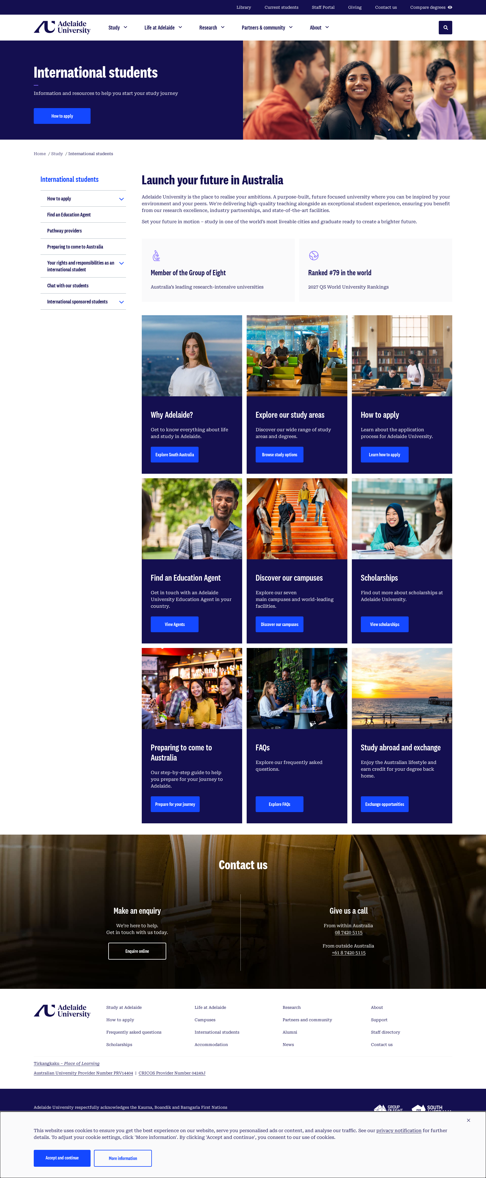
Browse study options (279, 454)
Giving (355, 7)
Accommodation (211, 1044)
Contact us (386, 7)
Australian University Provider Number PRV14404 (83, 1073)
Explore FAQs (279, 804)
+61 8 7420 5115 (349, 952)
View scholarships (384, 624)
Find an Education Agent (69, 214)
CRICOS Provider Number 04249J (172, 1073)
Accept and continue (62, 1157)
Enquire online (137, 951)
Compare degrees (428, 7)
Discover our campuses (279, 624)
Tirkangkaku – (67, 1063)
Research (292, 1007)
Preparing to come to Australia (75, 246)
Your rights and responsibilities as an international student (80, 266)
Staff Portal (323, 7)
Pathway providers (64, 230)
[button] (468, 1120)
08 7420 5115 (349, 932)
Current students (281, 7)
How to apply (62, 116)
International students (217, 1032)
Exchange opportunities (384, 804)
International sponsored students (77, 301)
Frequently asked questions (133, 1032)
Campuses (205, 1020)
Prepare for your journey (175, 804)
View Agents (175, 624)
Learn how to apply (384, 454)
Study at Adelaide (124, 1007)
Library (244, 7)
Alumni (290, 1032)
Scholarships (119, 1044)
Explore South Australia (175, 454)
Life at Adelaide (210, 1007)
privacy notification (399, 1130)
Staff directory (385, 1032)
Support (379, 1020)
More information (123, 1158)
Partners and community (307, 1020)
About (377, 1007)
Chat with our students (68, 285)
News (288, 1044)
